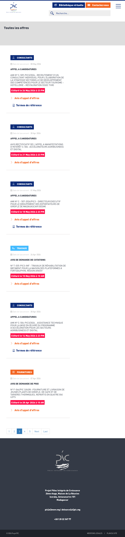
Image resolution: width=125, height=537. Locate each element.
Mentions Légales (94, 533)
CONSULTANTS (24, 57)
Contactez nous (100, 5)
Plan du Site (112, 533)
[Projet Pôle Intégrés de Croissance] (13, 7)
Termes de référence (29, 105)
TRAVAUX (22, 248)
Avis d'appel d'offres (26, 98)
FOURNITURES (24, 372)
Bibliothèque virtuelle (71, 5)
